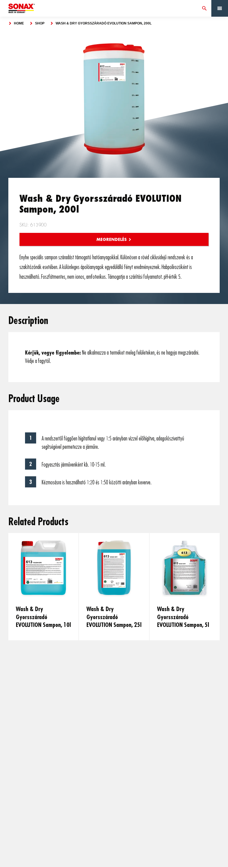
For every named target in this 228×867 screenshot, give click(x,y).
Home (19, 23)
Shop (39, 23)
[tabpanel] (114, 99)
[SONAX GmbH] (21, 8)
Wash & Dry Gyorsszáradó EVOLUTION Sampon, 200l (104, 23)
